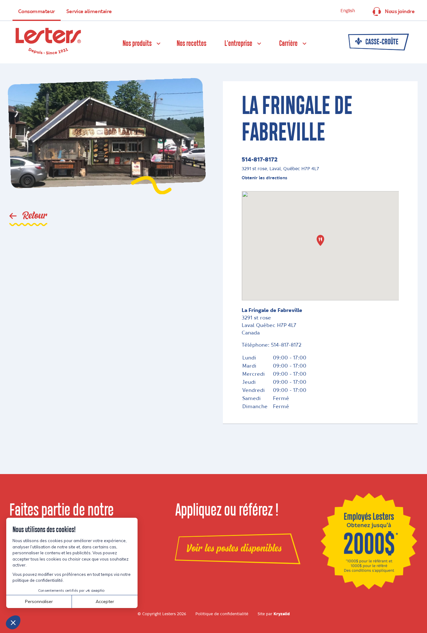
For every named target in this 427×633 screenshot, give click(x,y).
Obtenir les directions (264, 178)
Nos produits (137, 43)
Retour (33, 216)
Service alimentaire (89, 11)
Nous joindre (399, 11)
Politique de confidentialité (221, 614)
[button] (320, 240)
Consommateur (36, 11)
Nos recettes (191, 43)
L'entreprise (238, 43)
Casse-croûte (381, 42)
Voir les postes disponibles (234, 548)
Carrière (288, 43)
